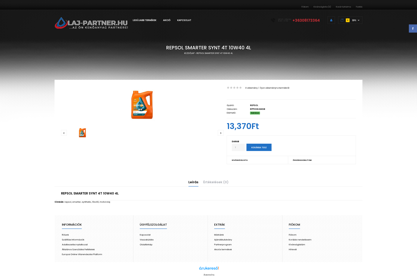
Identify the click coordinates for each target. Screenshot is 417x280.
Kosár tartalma (343, 6)
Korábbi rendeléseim (300, 239)
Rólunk (65, 234)
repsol (68, 201)
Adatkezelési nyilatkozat (75, 244)
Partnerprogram (223, 244)
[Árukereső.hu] (209, 270)
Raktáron (255, 113)
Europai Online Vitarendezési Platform (82, 254)
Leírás (193, 182)
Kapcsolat (145, 234)
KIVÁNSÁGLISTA (240, 160)
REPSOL (254, 105)
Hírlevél (293, 249)
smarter (76, 201)
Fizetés (359, 6)
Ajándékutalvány (223, 239)
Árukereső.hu (209, 275)
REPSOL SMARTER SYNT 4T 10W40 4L (214, 53)
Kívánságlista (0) (322, 6)
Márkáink (219, 234)
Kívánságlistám (297, 244)
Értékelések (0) (216, 182)
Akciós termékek (223, 249)
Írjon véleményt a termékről (274, 87)
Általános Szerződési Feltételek (78, 249)
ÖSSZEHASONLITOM (302, 160)
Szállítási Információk (73, 239)
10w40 (95, 201)
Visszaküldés (147, 239)
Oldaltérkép (146, 244)
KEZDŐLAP (189, 53)
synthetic (86, 201)
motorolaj (105, 201)
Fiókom (305, 6)
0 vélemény (251, 87)
